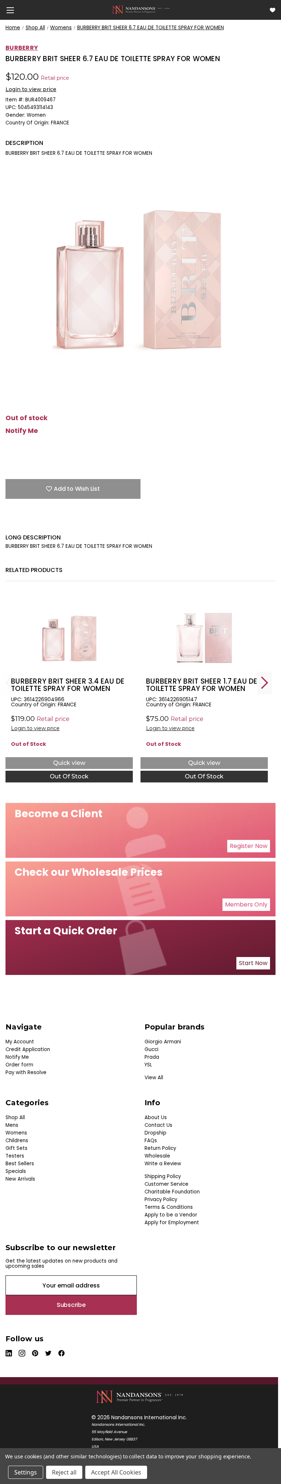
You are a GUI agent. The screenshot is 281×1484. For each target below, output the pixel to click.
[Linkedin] (60, 522)
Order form (19, 1064)
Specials (15, 1171)
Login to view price (30, 89)
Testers (14, 1155)
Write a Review (163, 1163)
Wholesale (157, 1155)
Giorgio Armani (163, 1041)
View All (154, 1077)
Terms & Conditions (169, 1207)
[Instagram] (22, 1353)
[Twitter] (47, 522)
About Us (156, 1117)
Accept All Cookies (116, 1472)
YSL (148, 1064)
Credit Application (27, 1049)
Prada (152, 1057)
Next (264, 683)
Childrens (16, 1140)
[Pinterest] (73, 522)
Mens (11, 1125)
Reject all (64, 1472)
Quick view (69, 762)
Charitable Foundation (172, 1191)
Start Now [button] (253, 963)
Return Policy (160, 1148)
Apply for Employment (172, 1222)
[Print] (34, 522)
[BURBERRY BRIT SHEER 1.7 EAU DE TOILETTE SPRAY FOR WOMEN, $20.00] (204, 632)
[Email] (22, 522)
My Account (19, 1041)
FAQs (151, 1140)
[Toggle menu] (10, 10)
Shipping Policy (163, 1176)
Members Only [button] (246, 904)
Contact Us (158, 1125)
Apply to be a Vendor (171, 1214)
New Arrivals (20, 1178)
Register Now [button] (248, 846)
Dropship (155, 1132)
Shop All (15, 1117)
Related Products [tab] (34, 570)
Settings (25, 1472)
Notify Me (21, 430)
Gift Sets (16, 1148)
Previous (9, 683)
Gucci (151, 1049)
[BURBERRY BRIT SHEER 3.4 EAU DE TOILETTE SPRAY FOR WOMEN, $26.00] (69, 632)
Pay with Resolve (25, 1072)
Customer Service (166, 1184)
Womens (16, 1132)
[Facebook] (9, 522)
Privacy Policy (161, 1199)
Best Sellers (19, 1163)
